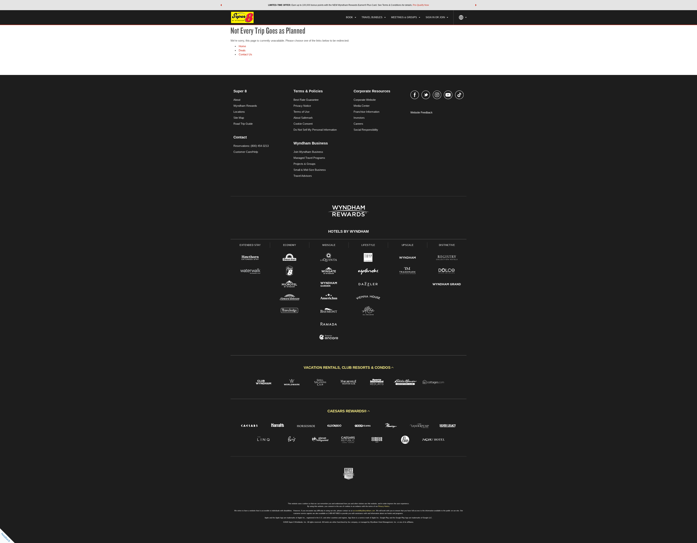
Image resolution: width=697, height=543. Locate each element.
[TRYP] (368, 258)
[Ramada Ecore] (329, 338)
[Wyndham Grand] (447, 285)
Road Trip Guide (243, 123)
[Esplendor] (368, 271)
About (236, 99)
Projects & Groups (304, 163)
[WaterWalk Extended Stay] (250, 271)
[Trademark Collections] (407, 271)
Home (242, 46)
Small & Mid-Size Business (310, 169)
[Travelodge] (289, 311)
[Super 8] (289, 271)
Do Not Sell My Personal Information (315, 129)
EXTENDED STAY (250, 245)
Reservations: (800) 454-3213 (251, 145)
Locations (239, 111)
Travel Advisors (303, 175)
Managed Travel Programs (309, 157)
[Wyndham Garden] (329, 285)
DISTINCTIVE (447, 245)
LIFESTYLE (368, 245)
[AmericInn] (329, 298)
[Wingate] (329, 271)
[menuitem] (351, 17)
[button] (221, 5)
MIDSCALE (328, 245)
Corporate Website (365, 99)
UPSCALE (408, 245)
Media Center (362, 105)
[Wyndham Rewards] (348, 210)
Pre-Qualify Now (421, 5)
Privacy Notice (302, 105)
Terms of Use (301, 111)
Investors (359, 117)
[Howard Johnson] (289, 298)
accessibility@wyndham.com (364, 511)
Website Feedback (421, 112)
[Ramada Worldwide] (329, 324)
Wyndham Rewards (245, 105)
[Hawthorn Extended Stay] (250, 258)
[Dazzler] (368, 285)
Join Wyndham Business (308, 151)
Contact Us (245, 54)
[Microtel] (289, 285)
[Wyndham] (407, 258)
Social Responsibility (366, 129)
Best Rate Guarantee (306, 99)
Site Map (238, 117)
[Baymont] (329, 311)
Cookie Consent (303, 123)
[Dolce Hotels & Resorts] (447, 271)
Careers (358, 123)
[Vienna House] (368, 298)
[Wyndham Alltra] (368, 311)
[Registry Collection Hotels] (447, 258)
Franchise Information (366, 111)
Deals (242, 50)
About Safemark (303, 117)
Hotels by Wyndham (348, 231)
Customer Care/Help (245, 151)
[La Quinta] (329, 258)
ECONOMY (289, 245)
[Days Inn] (289, 258)
